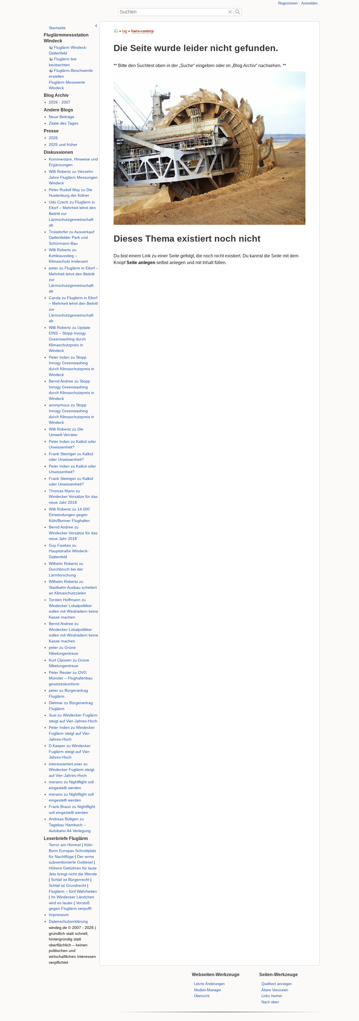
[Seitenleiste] (96, 25)
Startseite (57, 28)
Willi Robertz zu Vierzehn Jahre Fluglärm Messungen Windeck (73, 177)
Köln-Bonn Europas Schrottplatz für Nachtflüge (72, 851)
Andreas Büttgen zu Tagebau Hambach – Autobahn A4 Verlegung (70, 825)
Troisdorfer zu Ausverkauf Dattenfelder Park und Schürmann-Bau (71, 238)
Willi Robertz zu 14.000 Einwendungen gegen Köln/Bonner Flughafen (69, 515)
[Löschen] (230, 12)
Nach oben (270, 1002)
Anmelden (309, 3)
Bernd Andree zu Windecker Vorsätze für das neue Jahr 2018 (73, 533)
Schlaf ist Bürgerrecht (70, 880)
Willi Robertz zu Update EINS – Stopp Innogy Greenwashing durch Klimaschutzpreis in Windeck (69, 339)
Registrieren (288, 3)
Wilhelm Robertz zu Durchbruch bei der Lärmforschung (66, 569)
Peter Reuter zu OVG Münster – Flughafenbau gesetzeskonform (71, 678)
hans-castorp (142, 31)
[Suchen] (237, 12)
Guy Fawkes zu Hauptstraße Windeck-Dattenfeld (69, 551)
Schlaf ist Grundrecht (67, 885)
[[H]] (50, 11)
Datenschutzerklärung (68, 921)
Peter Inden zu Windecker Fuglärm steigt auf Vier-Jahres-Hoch (72, 733)
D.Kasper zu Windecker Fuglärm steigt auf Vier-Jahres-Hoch (70, 751)
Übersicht (202, 996)
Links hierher (271, 996)
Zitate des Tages (63, 123)
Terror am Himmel (65, 845)
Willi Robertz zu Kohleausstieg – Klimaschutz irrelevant (68, 256)
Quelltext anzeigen (276, 984)
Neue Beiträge (61, 117)
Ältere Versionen (274, 990)
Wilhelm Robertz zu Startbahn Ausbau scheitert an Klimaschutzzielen (73, 587)
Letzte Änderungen (209, 984)
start (116, 31)
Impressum (59, 915)
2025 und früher (63, 145)
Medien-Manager (207, 990)
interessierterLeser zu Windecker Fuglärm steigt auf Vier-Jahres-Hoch (71, 770)
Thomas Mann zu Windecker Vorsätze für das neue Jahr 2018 (73, 497)
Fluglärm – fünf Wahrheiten (73, 891)
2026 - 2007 (59, 102)
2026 (53, 138)
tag (124, 31)
